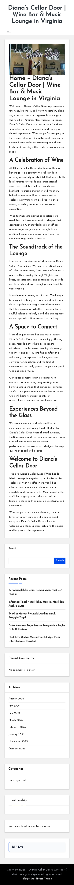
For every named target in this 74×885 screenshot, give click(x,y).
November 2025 (18, 741)
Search (12, 548)
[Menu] (9, 32)
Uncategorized (17, 780)
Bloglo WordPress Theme (37, 879)
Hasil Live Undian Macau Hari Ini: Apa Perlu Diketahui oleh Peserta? (34, 639)
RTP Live (17, 847)
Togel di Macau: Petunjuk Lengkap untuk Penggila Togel (32, 616)
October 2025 (17, 749)
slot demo (14, 826)
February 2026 (17, 727)
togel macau (28, 826)
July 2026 (14, 706)
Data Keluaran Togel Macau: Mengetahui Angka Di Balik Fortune (37, 627)
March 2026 (16, 720)
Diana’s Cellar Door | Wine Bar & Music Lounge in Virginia (37, 14)
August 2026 (16, 699)
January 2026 (16, 734)
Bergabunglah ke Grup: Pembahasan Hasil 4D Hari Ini (35, 592)
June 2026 (14, 713)
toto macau (43, 826)
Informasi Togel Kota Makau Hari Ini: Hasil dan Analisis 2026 (36, 604)
